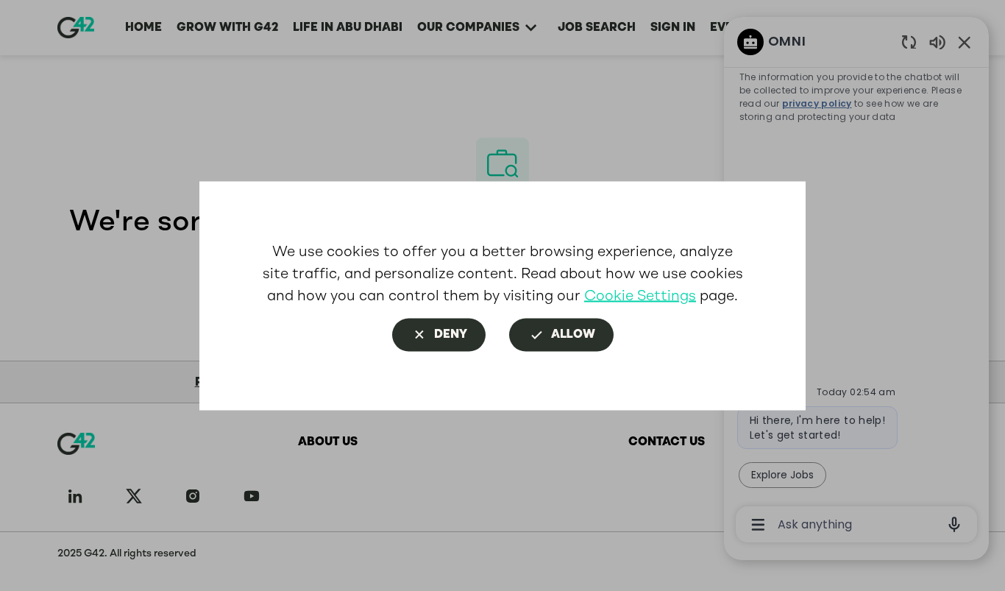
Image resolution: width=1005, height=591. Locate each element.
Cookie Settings (640, 294)
